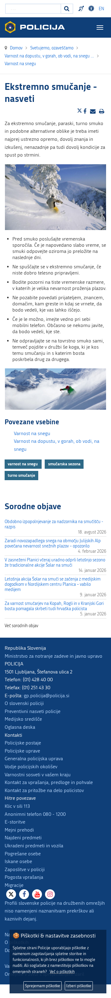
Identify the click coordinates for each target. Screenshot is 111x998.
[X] (11, 894)
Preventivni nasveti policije (32, 711)
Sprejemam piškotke (42, 985)
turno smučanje (21, 475)
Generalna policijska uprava (34, 758)
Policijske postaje (23, 743)
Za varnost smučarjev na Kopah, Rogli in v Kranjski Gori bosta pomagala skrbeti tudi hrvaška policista (54, 606)
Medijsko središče (23, 719)
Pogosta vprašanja (24, 877)
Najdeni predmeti (23, 838)
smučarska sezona (64, 464)
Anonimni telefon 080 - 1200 (35, 814)
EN (101, 8)
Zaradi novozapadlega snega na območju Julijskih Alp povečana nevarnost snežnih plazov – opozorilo (53, 543)
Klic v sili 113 (17, 806)
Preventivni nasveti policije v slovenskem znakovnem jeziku (82, 8)
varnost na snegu (23, 464)
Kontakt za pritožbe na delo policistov (44, 790)
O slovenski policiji (24, 703)
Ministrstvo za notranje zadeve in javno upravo (53, 656)
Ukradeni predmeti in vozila (34, 846)
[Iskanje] (67, 9)
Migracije (14, 885)
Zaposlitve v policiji (25, 869)
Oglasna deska (20, 727)
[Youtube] (37, 894)
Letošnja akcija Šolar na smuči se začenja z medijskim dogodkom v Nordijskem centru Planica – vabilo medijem (53, 584)
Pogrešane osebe (23, 854)
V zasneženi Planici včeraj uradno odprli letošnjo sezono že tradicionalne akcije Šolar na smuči (55, 562)
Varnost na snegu (32, 433)
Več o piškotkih (62, 971)
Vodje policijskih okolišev (31, 766)
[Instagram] (50, 894)
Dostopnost (92, 8)
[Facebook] (24, 894)
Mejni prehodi (19, 830)
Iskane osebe (18, 861)
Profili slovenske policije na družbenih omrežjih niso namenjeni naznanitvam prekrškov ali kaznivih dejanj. (55, 911)
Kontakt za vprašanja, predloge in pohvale (49, 782)
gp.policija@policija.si (46, 695)
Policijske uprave (22, 751)
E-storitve (15, 822)
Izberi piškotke (78, 985)
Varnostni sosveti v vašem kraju (38, 775)
